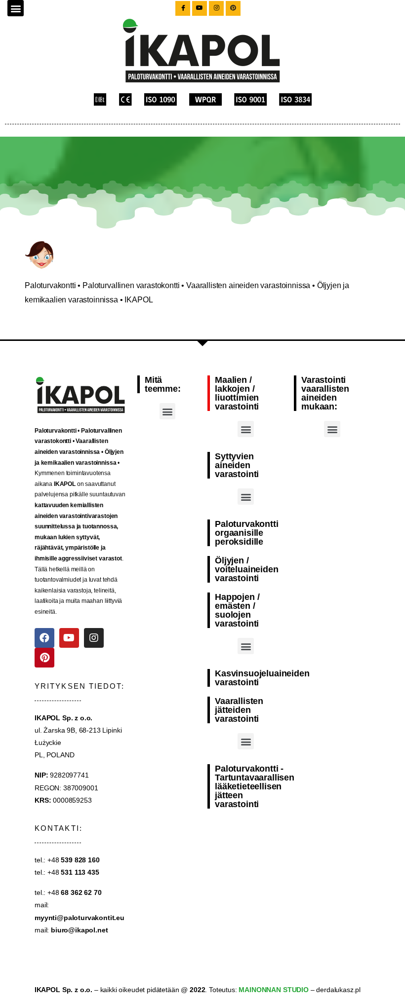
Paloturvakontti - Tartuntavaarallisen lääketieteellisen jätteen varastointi (254, 786)
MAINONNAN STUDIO (273, 990)
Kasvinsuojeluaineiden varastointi (262, 677)
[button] (15, 8)
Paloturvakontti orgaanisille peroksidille (247, 533)
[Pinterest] (44, 657)
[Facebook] (44, 638)
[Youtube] (69, 638)
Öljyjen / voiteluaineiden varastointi (247, 569)
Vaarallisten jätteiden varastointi (239, 710)
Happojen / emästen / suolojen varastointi (237, 610)
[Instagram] (94, 638)
